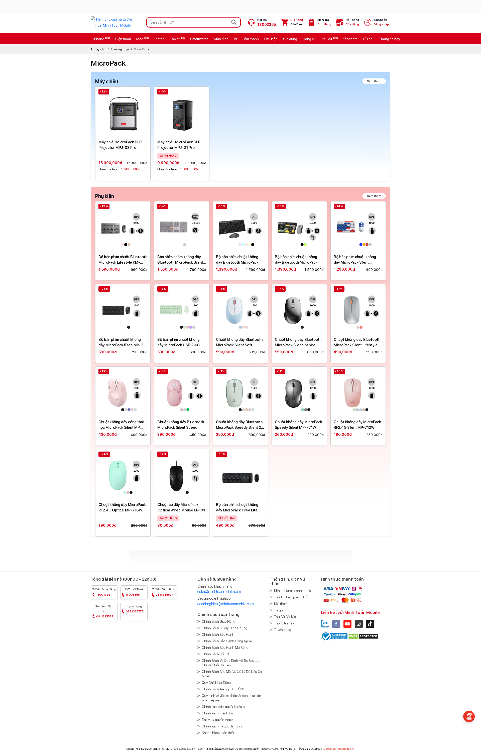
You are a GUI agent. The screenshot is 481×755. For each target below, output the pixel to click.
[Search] (234, 22)
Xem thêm (374, 81)
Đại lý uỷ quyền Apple (217, 720)
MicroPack (141, 49)
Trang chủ (98, 49)
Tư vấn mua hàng (104, 592)
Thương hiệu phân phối (291, 597)
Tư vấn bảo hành (163, 592)
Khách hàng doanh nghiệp (293, 591)
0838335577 (346, 748)
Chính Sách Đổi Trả (215, 654)
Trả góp (279, 610)
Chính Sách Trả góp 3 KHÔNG (224, 689)
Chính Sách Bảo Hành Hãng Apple (227, 641)
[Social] (336, 624)
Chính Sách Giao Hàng (218, 621)
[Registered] (334, 636)
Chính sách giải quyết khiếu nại (224, 707)
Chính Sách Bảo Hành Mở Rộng (225, 647)
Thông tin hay (284, 623)
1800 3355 (329, 748)
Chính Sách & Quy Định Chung (224, 628)
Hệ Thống (352, 22)
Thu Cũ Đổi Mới (285, 617)
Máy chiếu (106, 81)
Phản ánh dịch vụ (104, 611)
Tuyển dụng (135, 608)
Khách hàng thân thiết (218, 733)
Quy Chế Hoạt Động (216, 683)
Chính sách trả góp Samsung (223, 726)
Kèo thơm (281, 604)
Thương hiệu (119, 49)
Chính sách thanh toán (218, 713)
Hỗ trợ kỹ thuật (134, 592)
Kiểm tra (324, 22)
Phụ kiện (104, 196)
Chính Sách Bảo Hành (218, 634)
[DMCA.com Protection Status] (363, 636)
